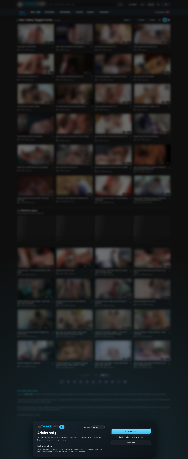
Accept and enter (131, 431)
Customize (131, 443)
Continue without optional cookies (131, 437)
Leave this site (131, 448)
